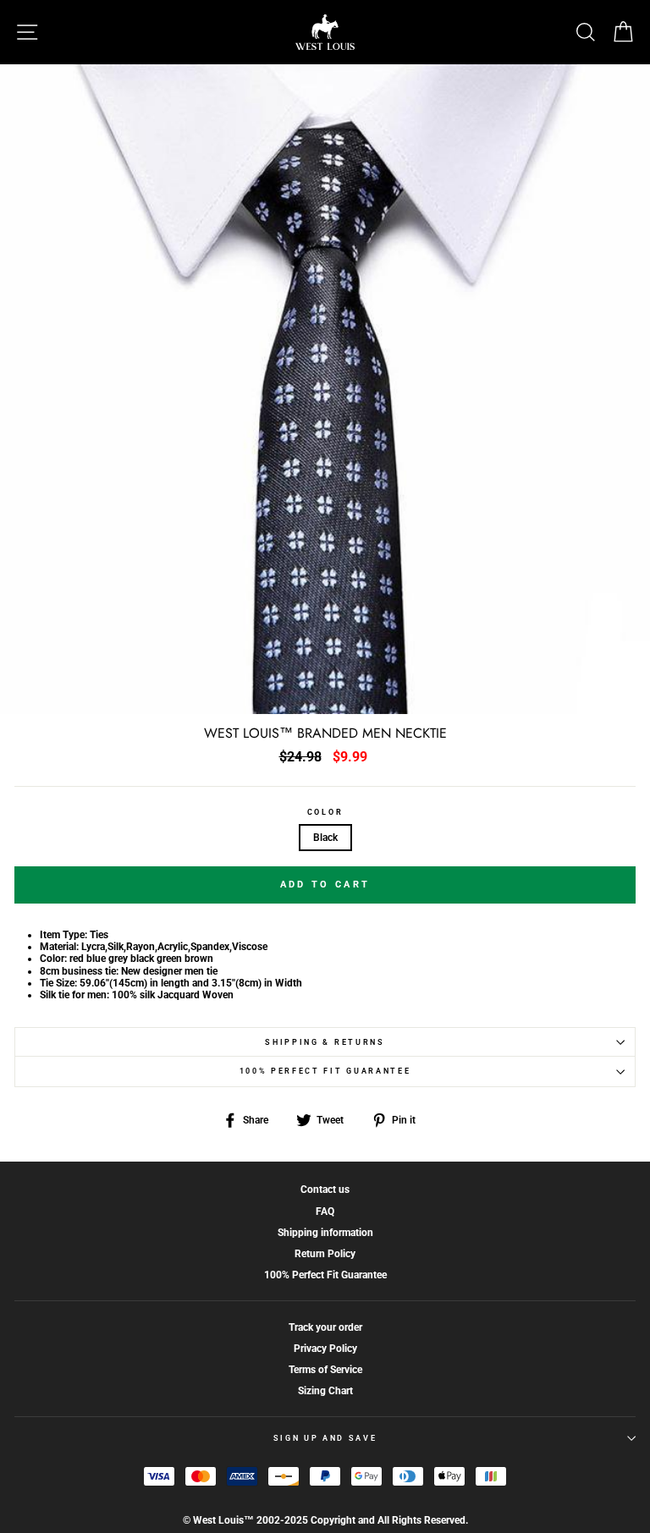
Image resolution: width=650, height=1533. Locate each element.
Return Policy (325, 1254)
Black (325, 837)
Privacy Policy (325, 1348)
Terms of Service (325, 1370)
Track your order (325, 1327)
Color (325, 812)
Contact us (325, 1189)
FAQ (325, 1211)
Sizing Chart (325, 1391)
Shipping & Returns (324, 1042)
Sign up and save (325, 1438)
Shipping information (325, 1233)
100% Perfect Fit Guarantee (325, 1071)
